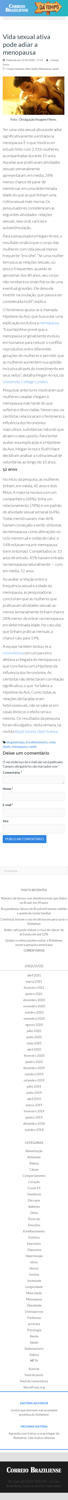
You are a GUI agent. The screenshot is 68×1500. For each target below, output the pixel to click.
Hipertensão (34, 1256)
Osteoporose (34, 1311)
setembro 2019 (34, 1080)
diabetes (34, 1206)
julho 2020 (34, 1031)
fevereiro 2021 (34, 988)
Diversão (34, 1219)
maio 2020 (34, 1043)
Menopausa (45, 68)
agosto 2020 (34, 1025)
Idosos (34, 1268)
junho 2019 (34, 1093)
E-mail (8, 805)
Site (6, 821)
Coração (34, 1182)
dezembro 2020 (34, 1000)
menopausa (19, 746)
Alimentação (34, 1151)
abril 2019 (34, 1099)
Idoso (34, 1262)
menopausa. (49, 322)
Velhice (34, 1355)
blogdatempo (16, 742)
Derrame (34, 1200)
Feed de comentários (34, 1381)
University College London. (25, 381)
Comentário (12, 772)
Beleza (34, 1163)
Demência (34, 1194)
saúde (32, 746)
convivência (12, 652)
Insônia (34, 1274)
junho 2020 (34, 1037)
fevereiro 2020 (34, 1055)
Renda (34, 1336)
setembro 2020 (34, 1018)
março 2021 (34, 981)
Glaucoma (34, 1250)
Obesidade (34, 1305)
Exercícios (34, 1243)
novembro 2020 (34, 1006)
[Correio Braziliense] (18, 8)
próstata (34, 1324)
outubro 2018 (34, 1130)
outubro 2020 (34, 1012)
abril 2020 (34, 1049)
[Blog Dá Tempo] (49, 8)
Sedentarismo (34, 1348)
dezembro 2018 (34, 1123)
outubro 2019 (34, 1074)
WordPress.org (34, 1387)
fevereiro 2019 (34, 1111)
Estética (34, 1237)
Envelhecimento (37, 742)
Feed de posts (34, 1375)
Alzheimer (34, 1157)
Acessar (34, 1369)
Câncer (34, 1169)
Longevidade (34, 1287)
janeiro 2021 (34, 994)
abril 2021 (34, 975)
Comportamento (15, 68)
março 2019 (34, 1105)
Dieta (34, 1213)
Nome (8, 789)
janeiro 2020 (34, 1062)
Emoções (34, 1225)
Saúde (55, 68)
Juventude (34, 1281)
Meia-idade (31, 68)
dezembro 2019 (34, 1068)
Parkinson (34, 1318)
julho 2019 (34, 1086)
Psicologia (34, 1330)
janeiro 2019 (34, 1117)
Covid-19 (34, 1188)
